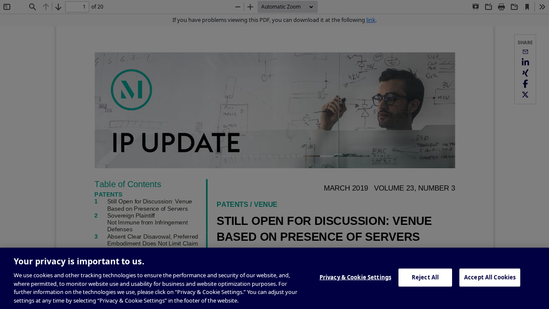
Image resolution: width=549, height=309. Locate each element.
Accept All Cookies (490, 277)
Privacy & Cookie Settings (355, 277)
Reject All (425, 277)
